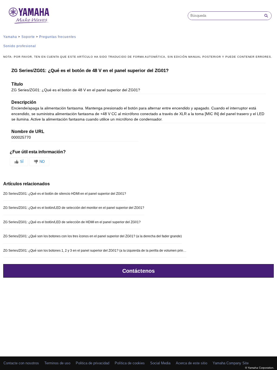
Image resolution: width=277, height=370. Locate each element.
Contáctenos (138, 271)
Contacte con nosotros (21, 363)
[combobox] (224, 16)
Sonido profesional (19, 46)
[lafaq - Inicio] (29, 16)
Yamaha (10, 37)
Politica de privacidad (92, 363)
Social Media (160, 363)
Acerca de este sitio (191, 363)
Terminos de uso (57, 363)
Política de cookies (130, 363)
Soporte (28, 37)
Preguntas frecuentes (57, 37)
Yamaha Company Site (231, 363)
